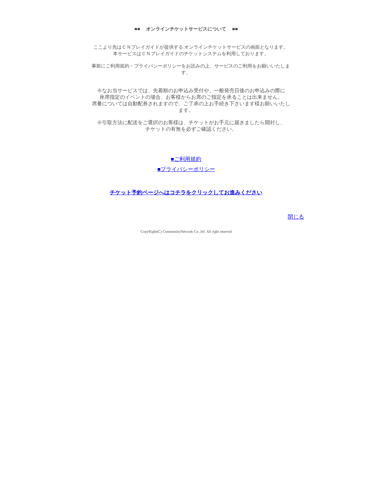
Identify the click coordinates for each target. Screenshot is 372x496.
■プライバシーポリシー (186, 169)
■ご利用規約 (186, 159)
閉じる (296, 217)
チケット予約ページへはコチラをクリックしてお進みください (186, 192)
